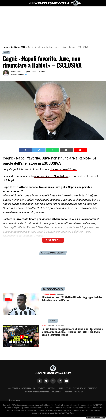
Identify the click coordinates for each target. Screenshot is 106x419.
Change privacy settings (95, 417)
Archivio (15, 47)
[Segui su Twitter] (46, 381)
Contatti (41, 388)
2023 (23, 47)
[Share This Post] (53, 150)
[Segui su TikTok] (59, 381)
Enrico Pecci (18, 74)
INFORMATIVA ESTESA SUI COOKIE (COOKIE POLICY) (43, 391)
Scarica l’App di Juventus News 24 (21, 388)
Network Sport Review (74, 391)
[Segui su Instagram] (53, 381)
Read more (52, 240)
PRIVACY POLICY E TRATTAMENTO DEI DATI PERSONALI (78, 388)
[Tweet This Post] (39, 150)
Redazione (52, 388)
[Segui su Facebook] (39, 381)
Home (6, 47)
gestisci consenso (13, 400)
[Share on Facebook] (25, 150)
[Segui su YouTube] (66, 381)
